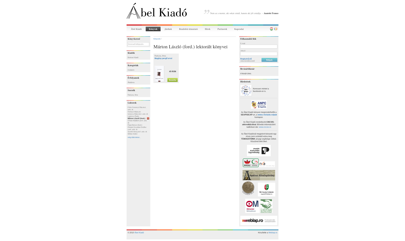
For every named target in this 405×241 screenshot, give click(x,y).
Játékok (168, 29)
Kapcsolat (239, 29)
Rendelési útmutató (188, 29)
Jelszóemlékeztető (247, 61)
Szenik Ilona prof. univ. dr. (137, 132)
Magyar (271, 28)
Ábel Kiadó (136, 29)
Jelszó (242, 51)
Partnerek (222, 29)
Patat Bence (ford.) (135, 125)
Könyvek (153, 29)
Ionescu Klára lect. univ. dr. (138, 114)
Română (275, 28)
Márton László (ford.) (136, 118)
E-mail (242, 43)
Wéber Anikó (132, 134)
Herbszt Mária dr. (134, 112)
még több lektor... (134, 137)
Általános (131, 82)
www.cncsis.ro (265, 127)
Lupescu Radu (133, 116)
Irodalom (131, 70)
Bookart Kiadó (133, 57)
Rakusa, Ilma (133, 95)
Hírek (207, 29)
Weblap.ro (272, 233)
